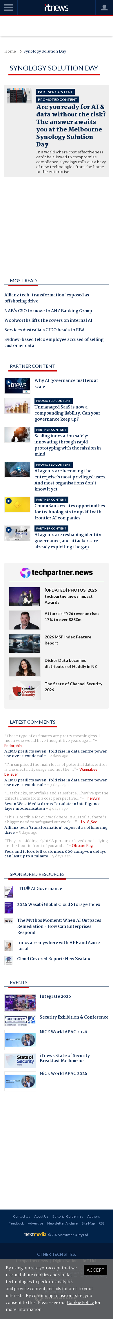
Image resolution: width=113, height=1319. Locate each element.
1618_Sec (88, 822)
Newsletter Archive (62, 1223)
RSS (101, 1223)
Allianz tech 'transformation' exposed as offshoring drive (46, 298)
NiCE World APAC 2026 (63, 1033)
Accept (95, 1269)
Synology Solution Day (44, 52)
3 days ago (59, 785)
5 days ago (28, 832)
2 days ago (59, 756)
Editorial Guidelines (67, 1216)
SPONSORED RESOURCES (37, 874)
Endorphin (13, 745)
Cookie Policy (80, 1302)
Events (19, 982)
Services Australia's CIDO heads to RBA (44, 330)
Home (10, 52)
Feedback (16, 1223)
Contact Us (21, 1216)
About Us (41, 1216)
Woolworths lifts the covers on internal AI (48, 321)
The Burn (92, 798)
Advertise (35, 1223)
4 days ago (58, 808)
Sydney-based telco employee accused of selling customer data (53, 343)
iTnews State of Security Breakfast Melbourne (65, 1059)
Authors (93, 1216)
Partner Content (32, 366)
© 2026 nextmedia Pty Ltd (68, 1235)
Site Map (88, 1223)
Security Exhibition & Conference (74, 1018)
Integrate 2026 (55, 997)
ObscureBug (82, 845)
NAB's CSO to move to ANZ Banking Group (48, 311)
